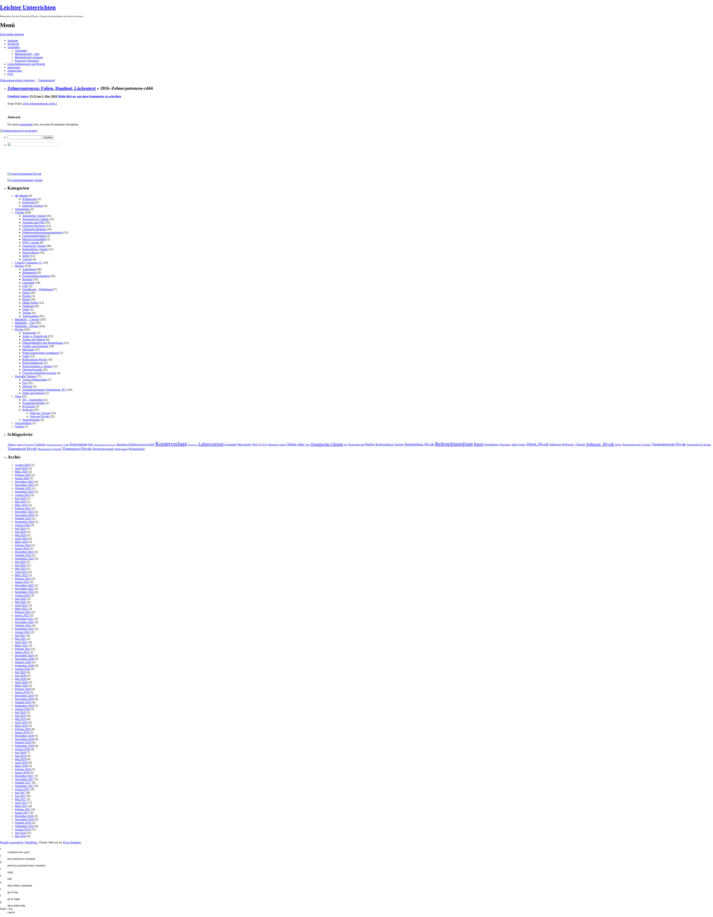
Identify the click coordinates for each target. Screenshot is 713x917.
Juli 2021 (20, 635)
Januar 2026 (22, 478)
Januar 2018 (22, 772)
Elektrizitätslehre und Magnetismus (42, 342)
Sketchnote (505, 444)
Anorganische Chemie (35, 219)
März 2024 (21, 541)
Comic (66, 444)
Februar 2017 (23, 809)
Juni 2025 (20, 498)
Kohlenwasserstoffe (141, 444)
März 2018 (21, 765)
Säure (618, 444)
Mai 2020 (20, 679)
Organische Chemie (33, 245)
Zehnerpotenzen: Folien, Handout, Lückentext (51, 88)
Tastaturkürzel (46, 80)
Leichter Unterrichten (28, 7)
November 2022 (24, 588)
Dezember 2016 (24, 816)
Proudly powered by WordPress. (19, 842)
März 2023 (21, 575)
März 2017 (21, 806)
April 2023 (21, 571)
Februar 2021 (23, 648)
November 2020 (24, 658)
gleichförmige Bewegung (105, 445)
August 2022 (22, 595)
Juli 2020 (20, 672)
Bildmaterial (29, 272)
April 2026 (21, 468)
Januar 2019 (22, 732)
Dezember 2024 (24, 511)
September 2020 (24, 665)
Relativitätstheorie (32, 362)
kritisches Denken (32, 205)
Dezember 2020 (24, 655)
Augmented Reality (33, 403)
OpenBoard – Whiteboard (37, 289)
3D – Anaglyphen (32, 399)
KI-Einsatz (28, 406)
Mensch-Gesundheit (34, 239)
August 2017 (22, 789)
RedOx (370, 444)
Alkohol (20, 444)
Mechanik (28, 349)
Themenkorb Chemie (699, 444)
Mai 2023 (20, 568)
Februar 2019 (23, 729)
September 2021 (24, 628)
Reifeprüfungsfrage (454, 444)
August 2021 (22, 632)
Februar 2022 (23, 612)
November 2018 (24, 739)
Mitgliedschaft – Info (27, 54)
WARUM (13, 44)
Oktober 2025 (23, 488)
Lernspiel (230, 444)
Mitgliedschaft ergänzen (29, 57)
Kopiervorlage (171, 444)
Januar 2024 (22, 548)
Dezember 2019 (24, 695)
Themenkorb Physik (22, 449)
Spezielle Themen (25, 376)
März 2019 (21, 725)
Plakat (26, 292)
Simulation (491, 444)
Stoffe (25, 255)
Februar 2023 (23, 578)
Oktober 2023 (23, 555)
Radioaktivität (356, 444)
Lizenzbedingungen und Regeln (26, 64)
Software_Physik (600, 444)
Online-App (295, 444)
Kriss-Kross (193, 445)
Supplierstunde (31, 419)
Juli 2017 (20, 792)
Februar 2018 (23, 769)
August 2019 (22, 709)
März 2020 (21, 685)
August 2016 (22, 829)
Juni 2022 (20, 598)
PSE (346, 445)
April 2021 (21, 642)
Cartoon (40, 444)
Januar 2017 (22, 812)
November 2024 (24, 515)
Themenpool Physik (76, 449)
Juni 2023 (20, 565)
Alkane (11, 444)
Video (25, 309)
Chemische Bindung (34, 229)
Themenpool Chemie (49, 449)
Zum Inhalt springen (12, 34)
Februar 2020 (23, 689)
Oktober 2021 (23, 625)
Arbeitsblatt (29, 269)
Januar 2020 (22, 692)
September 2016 (24, 826)
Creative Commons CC (28, 262)
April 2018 (21, 762)
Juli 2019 (20, 712)
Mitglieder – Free (25, 322)
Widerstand (121, 449)
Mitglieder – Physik (26, 326)
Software (27, 409)
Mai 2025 (20, 501)
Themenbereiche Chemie (636, 444)
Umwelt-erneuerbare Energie (39, 373)
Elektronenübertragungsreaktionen (42, 232)
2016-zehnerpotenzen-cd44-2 (40, 103)
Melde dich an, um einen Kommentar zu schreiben (89, 96)
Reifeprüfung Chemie (35, 249)
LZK (25, 286)
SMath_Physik (537, 444)
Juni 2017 (20, 796)
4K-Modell (21, 195)
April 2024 (21, 538)
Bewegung (29, 444)
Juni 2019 (20, 715)
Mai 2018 (20, 759)
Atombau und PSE (33, 222)
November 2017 (24, 779)
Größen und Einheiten (35, 346)
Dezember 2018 (24, 735)
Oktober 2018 (23, 742)
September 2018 (24, 745)
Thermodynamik (32, 369)
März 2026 (21, 471)
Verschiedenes (23, 423)
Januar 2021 (22, 652)
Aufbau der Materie (33, 339)
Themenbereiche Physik (669, 444)
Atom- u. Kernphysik (34, 336)
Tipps (18, 396)
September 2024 (24, 521)
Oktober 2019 (23, 702)
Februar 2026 (23, 475)
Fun (24, 383)
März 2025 (21, 505)
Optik (25, 356)
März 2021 (21, 645)
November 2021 (24, 622)
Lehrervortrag (211, 443)
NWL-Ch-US (259, 444)
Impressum (13, 67)
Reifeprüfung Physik (34, 359)
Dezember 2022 (24, 585)
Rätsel (26, 299)
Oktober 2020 (23, 662)
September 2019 (24, 705)
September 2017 (24, 786)
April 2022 (21, 605)
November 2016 (24, 819)
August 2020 (22, 668)
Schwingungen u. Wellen (37, 366)
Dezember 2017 (24, 775)
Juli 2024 (20, 528)
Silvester (27, 386)
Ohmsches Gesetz (276, 444)
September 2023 (24, 558)
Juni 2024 (20, 531)
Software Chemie (40, 413)
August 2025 (22, 495)
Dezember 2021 (24, 618)
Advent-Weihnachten (34, 379)
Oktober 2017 (23, 782)
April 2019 (21, 722)
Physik (19, 329)
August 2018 (22, 749)
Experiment (78, 444)
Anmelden (13, 47)
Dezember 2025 (24, 481)
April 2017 (21, 802)
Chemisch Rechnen (33, 225)
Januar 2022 (22, 615)
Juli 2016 (20, 832)
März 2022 (21, 608)
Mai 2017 (20, 799)
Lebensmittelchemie (34, 235)
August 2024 (22, 525)
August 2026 (22, 464)
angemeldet (26, 124)
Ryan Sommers (72, 842)
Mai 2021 (20, 638)
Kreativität (28, 202)
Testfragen (28, 306)
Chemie (19, 212)
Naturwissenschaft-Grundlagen (40, 352)
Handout (27, 279)
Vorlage (26, 312)
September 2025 (24, 491)
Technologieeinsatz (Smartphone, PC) (44, 389)
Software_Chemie (573, 444)
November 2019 (24, 699)
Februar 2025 (23, 508)
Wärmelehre (136, 449)
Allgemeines (22, 209)
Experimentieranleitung (36, 276)
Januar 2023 (22, 582)
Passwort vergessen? (27, 60)
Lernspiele (28, 282)
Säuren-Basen (30, 252)
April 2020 (21, 682)
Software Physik (39, 416)
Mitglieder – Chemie (27, 319)
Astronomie (29, 332)
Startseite (12, 40)
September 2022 (24, 592)
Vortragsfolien (30, 316)
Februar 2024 (23, 545)
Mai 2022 (20, 602)
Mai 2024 (20, 535)
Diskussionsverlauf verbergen (17, 80)
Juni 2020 (20, 675)
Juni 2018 (20, 755)
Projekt (26, 296)
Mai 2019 (20, 719)
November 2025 (24, 485)
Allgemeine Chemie (34, 215)
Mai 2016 (20, 836)
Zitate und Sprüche (33, 393)
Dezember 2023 (24, 551)
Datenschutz (14, 70)
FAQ (10, 74)
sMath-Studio (30, 302)
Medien (19, 266)
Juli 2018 (20, 752)
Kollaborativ (29, 199)
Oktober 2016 (23, 822)
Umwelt (27, 259)
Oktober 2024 (23, 518)
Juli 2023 (20, 561)
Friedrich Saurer (18, 96)
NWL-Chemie (30, 242)
